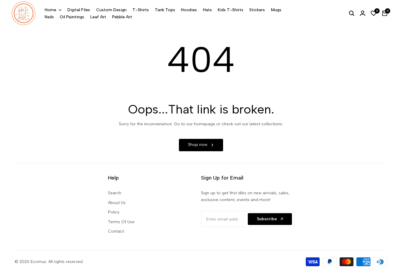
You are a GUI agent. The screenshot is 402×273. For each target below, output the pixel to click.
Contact (116, 231)
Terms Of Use (121, 221)
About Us (117, 202)
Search (114, 192)
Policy (113, 212)
